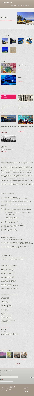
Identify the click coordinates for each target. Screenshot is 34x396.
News (31, 5)
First (1, 375)
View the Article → (4, 112)
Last (9, 375)
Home (12, 5)
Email (1, 379)
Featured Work (2, 20)
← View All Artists (17, 363)
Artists (22, 5)
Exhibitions (27, 5)
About (15, 5)
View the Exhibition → (21, 69)
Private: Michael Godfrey (16, 359)
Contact (18, 5)
